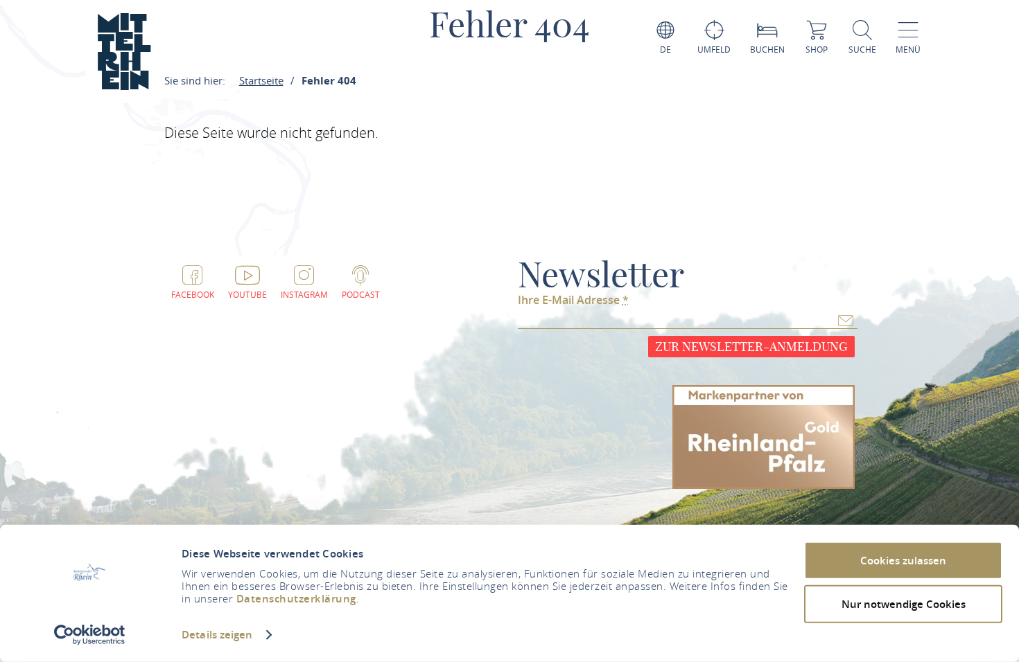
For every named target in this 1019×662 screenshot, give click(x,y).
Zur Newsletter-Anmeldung (751, 347)
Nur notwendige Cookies (904, 603)
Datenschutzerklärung (296, 598)
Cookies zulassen (903, 560)
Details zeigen (217, 634)
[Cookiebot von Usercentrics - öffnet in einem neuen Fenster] (89, 635)
